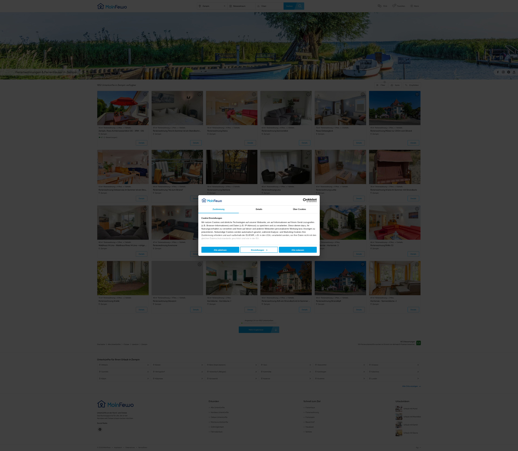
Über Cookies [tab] (299, 209)
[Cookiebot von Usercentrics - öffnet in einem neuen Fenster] (305, 200)
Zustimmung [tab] (219, 209)
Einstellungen (257, 250)
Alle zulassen (298, 250)
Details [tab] (259, 209)
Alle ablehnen (220, 250)
